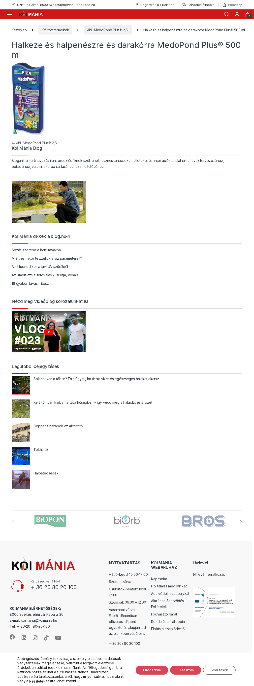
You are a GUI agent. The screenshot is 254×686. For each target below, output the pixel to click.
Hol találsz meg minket (169, 586)
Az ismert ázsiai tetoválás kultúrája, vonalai (45, 275)
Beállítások (219, 670)
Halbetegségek (46, 473)
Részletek (37, 681)
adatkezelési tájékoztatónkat (40, 676)
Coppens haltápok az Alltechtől (58, 426)
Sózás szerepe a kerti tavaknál (37, 250)
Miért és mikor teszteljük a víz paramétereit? (47, 258)
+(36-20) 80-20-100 (33, 626)
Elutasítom (186, 670)
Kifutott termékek (55, 30)
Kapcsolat (159, 579)
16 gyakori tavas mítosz (30, 283)
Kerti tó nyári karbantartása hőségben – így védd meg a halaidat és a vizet (92, 402)
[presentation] (241, 521)
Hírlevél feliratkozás (209, 574)
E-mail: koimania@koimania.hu (33, 620)
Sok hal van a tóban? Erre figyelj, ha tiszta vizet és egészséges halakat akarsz (96, 379)
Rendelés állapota (201, 5)
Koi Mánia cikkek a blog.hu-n (41, 236)
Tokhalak (40, 449)
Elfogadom (152, 670)
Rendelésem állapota (168, 621)
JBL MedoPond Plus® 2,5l (107, 30)
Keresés (226, 14)
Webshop (235, 5)
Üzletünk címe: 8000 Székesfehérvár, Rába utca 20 (56, 5)
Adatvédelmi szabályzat (170, 593)
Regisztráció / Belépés (157, 5)
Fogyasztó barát (164, 614)
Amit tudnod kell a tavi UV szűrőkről (40, 266)
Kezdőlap (19, 30)
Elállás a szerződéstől (168, 629)
